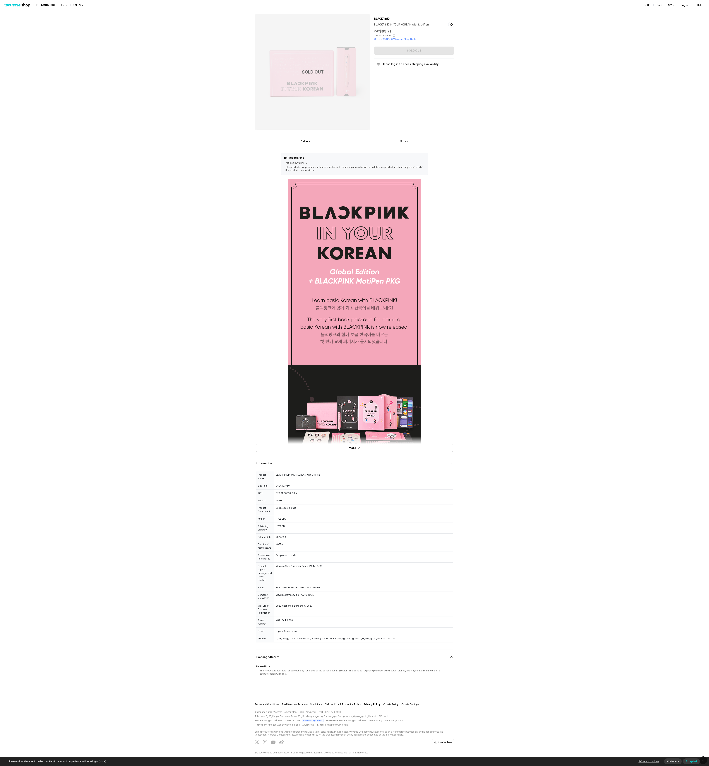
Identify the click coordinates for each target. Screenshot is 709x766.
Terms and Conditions (267, 704)
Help (699, 5)
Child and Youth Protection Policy (343, 704)
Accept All (691, 761)
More (352, 448)
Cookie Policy (390, 704)
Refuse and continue (648, 761)
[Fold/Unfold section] (354, 463)
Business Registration (313, 720)
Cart (659, 5)
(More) (102, 761)
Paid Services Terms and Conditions (302, 704)
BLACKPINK (381, 18)
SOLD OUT (414, 50)
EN (62, 5)
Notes (404, 141)
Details (305, 141)
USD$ (77, 5)
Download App (445, 742)
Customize (673, 761)
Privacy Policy (372, 704)
